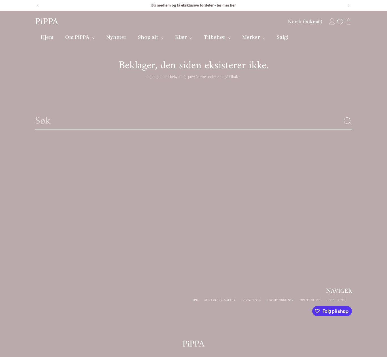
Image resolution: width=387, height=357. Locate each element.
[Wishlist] (340, 22)
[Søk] (348, 121)
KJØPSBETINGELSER (280, 300)
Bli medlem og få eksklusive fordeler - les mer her (193, 5)
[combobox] (193, 121)
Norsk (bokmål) (305, 22)
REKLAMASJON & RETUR (219, 300)
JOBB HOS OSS (336, 300)
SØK (195, 300)
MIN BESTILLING (310, 300)
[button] (348, 21)
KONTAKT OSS (251, 300)
